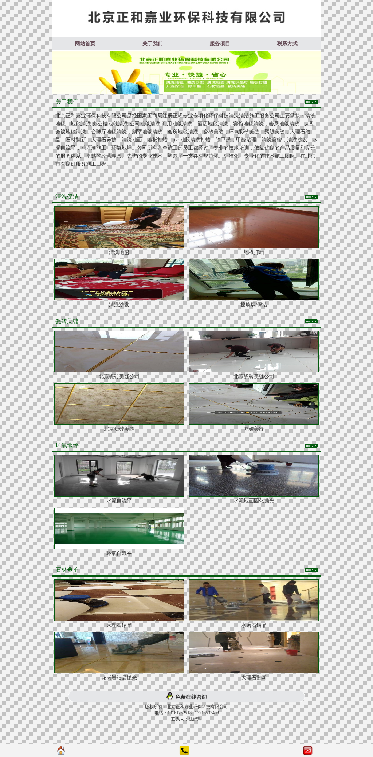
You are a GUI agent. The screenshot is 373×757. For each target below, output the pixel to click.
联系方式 (287, 43)
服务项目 (220, 43)
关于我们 (152, 43)
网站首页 (85, 43)
